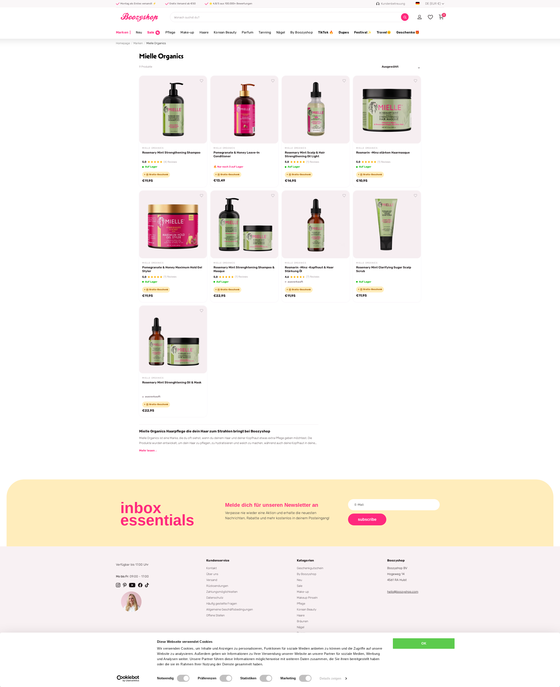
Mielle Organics (153, 148)
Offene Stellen (215, 615)
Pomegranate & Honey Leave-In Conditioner (237, 154)
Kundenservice (217, 560)
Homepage (123, 43)
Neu (139, 32)
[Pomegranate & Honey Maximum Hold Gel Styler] (173, 224)
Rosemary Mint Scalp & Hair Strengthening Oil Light (305, 154)
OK (423, 643)
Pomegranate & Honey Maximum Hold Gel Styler (172, 269)
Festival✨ (362, 32)
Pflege (170, 32)
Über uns (212, 574)
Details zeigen (330, 678)
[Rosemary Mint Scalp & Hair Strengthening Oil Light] (316, 109)
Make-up (187, 32)
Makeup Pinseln (307, 597)
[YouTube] (132, 585)
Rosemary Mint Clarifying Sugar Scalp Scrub (383, 269)
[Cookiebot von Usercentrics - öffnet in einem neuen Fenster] (128, 678)
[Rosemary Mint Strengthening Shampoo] (173, 109)
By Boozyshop (301, 32)
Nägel (280, 32)
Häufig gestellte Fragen (221, 603)
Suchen (405, 17)
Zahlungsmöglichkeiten (222, 591)
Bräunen (302, 621)
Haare (204, 32)
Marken (123, 32)
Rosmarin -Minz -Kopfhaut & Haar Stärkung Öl (309, 269)
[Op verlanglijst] (201, 81)
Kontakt (211, 568)
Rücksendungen (217, 585)
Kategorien (305, 560)
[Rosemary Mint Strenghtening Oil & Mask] (173, 339)
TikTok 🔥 (325, 32)
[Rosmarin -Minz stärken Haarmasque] (387, 109)
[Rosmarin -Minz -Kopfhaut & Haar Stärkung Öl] (316, 224)
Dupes (344, 32)
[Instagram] (118, 585)
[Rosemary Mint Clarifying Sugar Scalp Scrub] (387, 224)
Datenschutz (214, 597)
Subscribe (367, 519)
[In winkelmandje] (198, 135)
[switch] (226, 678)
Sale (299, 585)
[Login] (419, 17)
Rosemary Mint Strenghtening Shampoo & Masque (244, 269)
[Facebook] (140, 585)
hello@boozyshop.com (402, 592)
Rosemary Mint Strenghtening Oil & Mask (171, 382)
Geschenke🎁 (407, 32)
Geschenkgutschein (310, 568)
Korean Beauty (225, 32)
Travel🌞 (384, 32)
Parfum (247, 32)
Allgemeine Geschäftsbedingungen (229, 609)
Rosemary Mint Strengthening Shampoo (171, 152)
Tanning (265, 32)
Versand (211, 580)
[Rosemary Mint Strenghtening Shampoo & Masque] (244, 224)
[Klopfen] (147, 585)
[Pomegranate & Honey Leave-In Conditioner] (244, 109)
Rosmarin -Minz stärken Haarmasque (383, 152)
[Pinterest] (124, 585)
